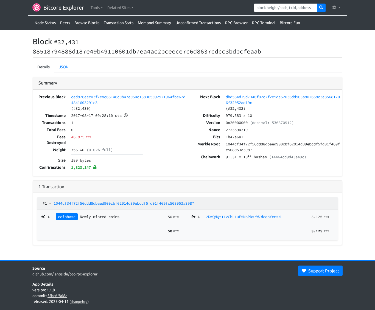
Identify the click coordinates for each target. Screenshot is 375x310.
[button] (96, 8)
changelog (79, 301)
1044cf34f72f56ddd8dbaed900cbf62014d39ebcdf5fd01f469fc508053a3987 (124, 203)
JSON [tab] (64, 67)
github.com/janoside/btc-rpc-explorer (64, 274)
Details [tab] (43, 67)
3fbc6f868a (57, 296)
